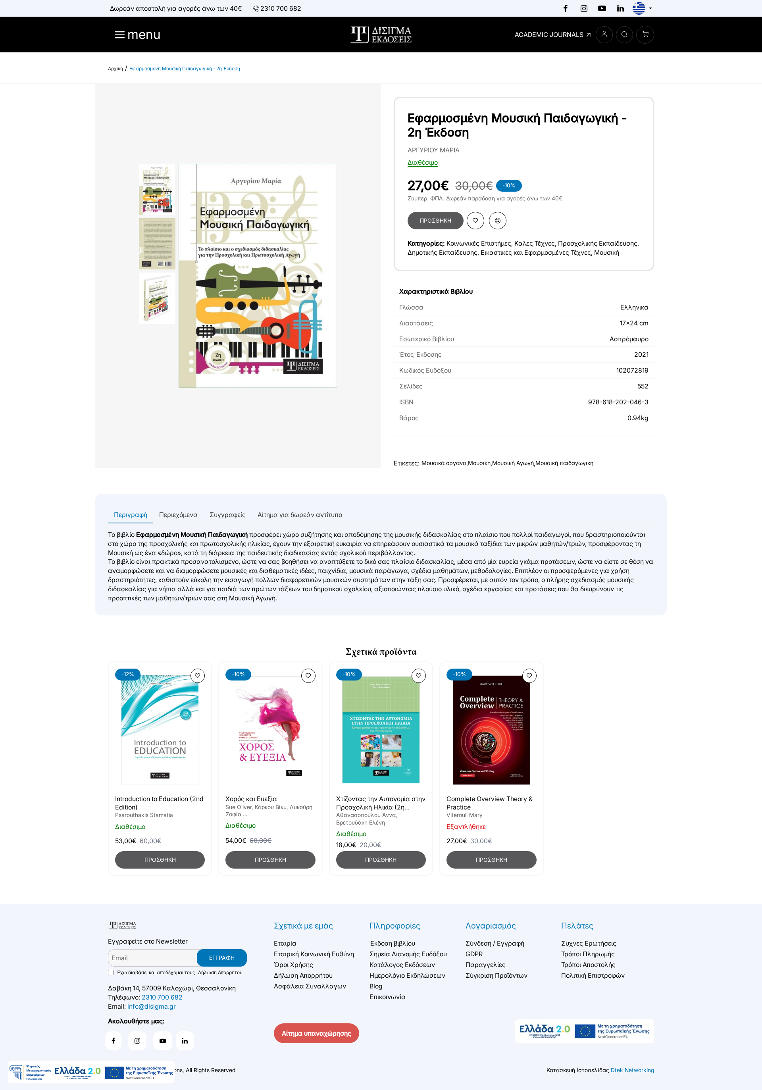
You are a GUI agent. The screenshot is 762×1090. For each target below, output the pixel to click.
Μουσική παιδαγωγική (564, 462)
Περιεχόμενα (178, 515)
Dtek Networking (632, 1070)
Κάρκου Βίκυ (271, 807)
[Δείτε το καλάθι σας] (645, 34)
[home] (115, 68)
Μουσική (606, 252)
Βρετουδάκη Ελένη (360, 822)
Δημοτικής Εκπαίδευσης (442, 252)
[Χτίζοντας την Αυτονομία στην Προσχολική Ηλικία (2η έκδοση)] (381, 730)
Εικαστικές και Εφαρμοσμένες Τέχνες (536, 252)
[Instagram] (584, 8)
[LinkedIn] (620, 8)
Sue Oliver (238, 807)
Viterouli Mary (464, 815)
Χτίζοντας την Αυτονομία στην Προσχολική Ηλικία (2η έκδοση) (380, 803)
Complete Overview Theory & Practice (489, 803)
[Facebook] (566, 8)
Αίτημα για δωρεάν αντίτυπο (300, 515)
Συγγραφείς (228, 515)
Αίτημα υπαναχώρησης (316, 1033)
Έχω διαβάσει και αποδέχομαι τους (178, 972)
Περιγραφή (130, 515)
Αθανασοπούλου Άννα (366, 815)
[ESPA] (91, 1072)
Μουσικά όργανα (443, 462)
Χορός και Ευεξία (251, 799)
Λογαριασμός (491, 925)
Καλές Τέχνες (534, 243)
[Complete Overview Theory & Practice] (491, 730)
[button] (436, 220)
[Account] (604, 34)
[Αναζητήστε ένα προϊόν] (624, 34)
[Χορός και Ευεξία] (270, 730)
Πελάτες (577, 925)
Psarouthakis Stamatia (144, 815)
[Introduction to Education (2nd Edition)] (159, 730)
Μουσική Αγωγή (513, 462)
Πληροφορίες (394, 925)
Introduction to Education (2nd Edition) (159, 803)
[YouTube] (602, 8)
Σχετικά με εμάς (303, 925)
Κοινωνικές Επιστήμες (478, 243)
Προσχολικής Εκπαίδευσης (597, 243)
